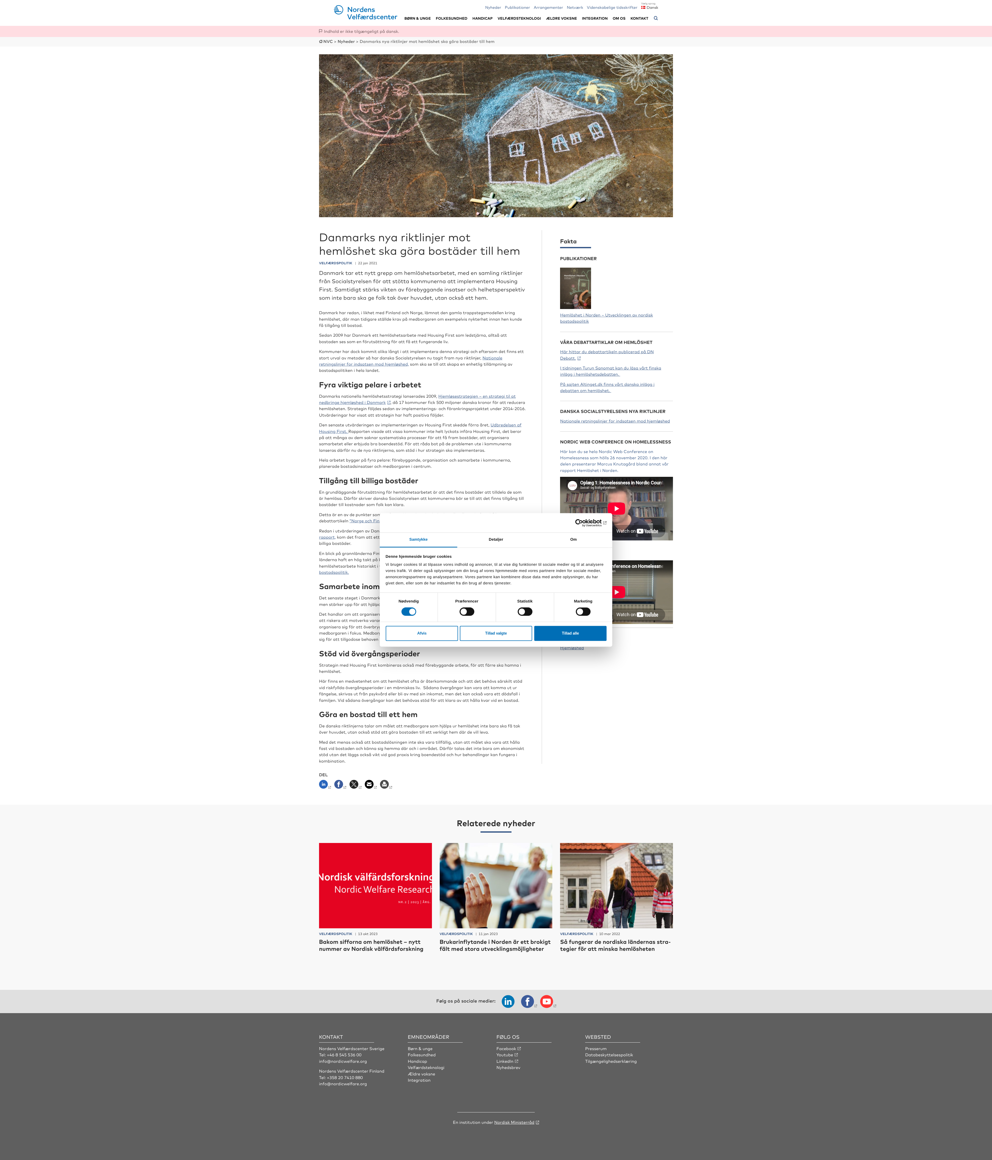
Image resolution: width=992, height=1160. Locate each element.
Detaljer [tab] (496, 539)
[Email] (371, 786)
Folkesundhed (451, 18)
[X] (356, 786)
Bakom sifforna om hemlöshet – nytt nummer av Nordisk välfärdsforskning (371, 945)
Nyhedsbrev (508, 1067)
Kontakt (639, 18)
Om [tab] (573, 539)
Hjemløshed (572, 647)
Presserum (596, 1048)
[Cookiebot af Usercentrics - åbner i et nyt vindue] (584, 523)
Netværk (575, 7)
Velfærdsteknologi (519, 18)
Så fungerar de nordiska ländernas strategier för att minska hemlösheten (615, 945)
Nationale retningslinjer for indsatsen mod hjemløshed (615, 421)
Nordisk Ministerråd (514, 1122)
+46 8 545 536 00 (344, 1054)
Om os (619, 18)
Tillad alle (570, 633)
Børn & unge (417, 18)
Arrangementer (548, 7)
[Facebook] (340, 786)
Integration (595, 18)
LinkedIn (505, 1061)
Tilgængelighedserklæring (611, 1061)
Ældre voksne (561, 18)
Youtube (505, 1054)
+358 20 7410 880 (345, 1077)
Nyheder (493, 7)
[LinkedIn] (326, 786)
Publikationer (517, 7)
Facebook (506, 1048)
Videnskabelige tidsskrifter (612, 7)
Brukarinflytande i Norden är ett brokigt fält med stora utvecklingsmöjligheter (495, 945)
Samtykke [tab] (418, 539)
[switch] (467, 612)
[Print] (386, 786)
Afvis (422, 633)
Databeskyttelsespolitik (609, 1054)
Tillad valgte (496, 633)
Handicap (482, 18)
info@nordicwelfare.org (343, 1061)
